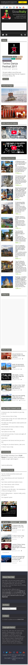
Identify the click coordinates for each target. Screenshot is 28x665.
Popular (6, 522)
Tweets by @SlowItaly (6, 465)
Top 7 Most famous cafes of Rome (10, 484)
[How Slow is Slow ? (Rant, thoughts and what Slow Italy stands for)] (6, 384)
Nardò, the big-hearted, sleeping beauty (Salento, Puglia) (18, 366)
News (13, 58)
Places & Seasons (7, 60)
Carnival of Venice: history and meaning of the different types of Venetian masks (18, 547)
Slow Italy (15, 69)
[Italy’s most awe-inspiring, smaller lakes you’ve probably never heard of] (6, 395)
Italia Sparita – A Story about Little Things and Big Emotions (18, 376)
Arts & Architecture (7, 56)
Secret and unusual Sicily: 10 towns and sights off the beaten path (18, 558)
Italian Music (4, 438)
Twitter (15, 457)
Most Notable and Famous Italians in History (12, 426)
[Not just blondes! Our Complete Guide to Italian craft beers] (6, 353)
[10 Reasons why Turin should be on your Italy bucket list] (6, 524)
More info (15, 2)
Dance (14, 56)
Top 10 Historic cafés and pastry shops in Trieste (20, 262)
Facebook (10, 457)
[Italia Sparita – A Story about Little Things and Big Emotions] (6, 374)
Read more (5, 597)
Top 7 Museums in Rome (7, 487)
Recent (15, 522)
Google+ (8, 459)
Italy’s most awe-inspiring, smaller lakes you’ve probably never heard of (18, 397)
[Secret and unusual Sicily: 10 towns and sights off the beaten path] (6, 555)
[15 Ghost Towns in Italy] (6, 534)
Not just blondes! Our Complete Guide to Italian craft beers (18, 355)
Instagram (15, 459)
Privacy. (14, 659)
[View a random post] (25, 34)
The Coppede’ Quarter (6, 497)
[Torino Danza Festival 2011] (14, 44)
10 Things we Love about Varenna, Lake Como (13, 444)
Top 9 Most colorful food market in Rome (11, 482)
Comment (23, 522)
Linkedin (3, 459)
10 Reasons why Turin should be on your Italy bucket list (20, 163)
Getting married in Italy (7, 429)
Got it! (23, 2)
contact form (20, 619)
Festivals (20, 56)
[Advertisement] (14, 26)
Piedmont (18, 58)
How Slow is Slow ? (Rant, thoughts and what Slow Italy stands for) (18, 386)
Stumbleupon (21, 457)
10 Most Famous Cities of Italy (9, 416)
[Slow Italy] (3, 35)
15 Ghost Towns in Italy (7, 447)
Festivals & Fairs (6, 58)
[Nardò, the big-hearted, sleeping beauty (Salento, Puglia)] (6, 363)
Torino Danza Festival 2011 (10, 65)
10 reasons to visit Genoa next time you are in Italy (20, 177)
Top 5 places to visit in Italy (8, 431)
